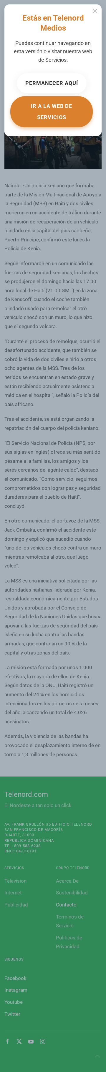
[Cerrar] (95, 10)
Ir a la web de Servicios (51, 111)
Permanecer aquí (51, 83)
